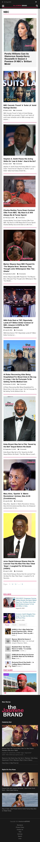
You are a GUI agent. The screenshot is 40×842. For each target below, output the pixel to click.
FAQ (20, 832)
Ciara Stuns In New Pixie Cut (10, 763)
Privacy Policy (20, 827)
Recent (14, 625)
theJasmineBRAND (24, 821)
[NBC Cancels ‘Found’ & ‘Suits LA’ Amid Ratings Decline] (19, 86)
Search (20, 836)
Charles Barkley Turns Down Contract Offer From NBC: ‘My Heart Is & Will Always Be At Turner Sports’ (19, 212)
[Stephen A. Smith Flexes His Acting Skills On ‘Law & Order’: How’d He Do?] (19, 140)
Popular (7, 625)
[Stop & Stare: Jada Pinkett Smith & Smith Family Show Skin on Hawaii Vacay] (20, 800)
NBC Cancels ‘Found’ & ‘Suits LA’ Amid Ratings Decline (19, 106)
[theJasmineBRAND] (20, 5)
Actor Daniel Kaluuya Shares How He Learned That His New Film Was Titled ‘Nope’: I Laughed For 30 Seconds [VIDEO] (19, 565)
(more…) (22, 632)
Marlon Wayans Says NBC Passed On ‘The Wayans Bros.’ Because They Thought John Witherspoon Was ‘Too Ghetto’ (19, 267)
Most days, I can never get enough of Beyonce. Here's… (23, 641)
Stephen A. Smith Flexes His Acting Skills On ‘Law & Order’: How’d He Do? (19, 159)
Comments (22, 625)
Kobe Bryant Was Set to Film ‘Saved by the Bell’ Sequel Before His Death (19, 445)
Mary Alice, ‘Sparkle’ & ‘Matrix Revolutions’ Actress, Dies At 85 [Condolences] (16, 496)
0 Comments (18, 110)
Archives (19, 834)
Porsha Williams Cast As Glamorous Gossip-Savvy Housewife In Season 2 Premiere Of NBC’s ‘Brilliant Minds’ (18, 58)
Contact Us (20, 829)
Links (19, 838)
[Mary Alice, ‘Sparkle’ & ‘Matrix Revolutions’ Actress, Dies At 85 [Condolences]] (19, 474)
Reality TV (7, 674)
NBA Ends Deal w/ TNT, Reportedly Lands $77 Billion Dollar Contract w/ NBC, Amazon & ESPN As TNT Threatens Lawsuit (18, 324)
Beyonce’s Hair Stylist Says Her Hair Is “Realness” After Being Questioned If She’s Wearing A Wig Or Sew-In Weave (19, 759)
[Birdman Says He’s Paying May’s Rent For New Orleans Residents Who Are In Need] (20, 735)
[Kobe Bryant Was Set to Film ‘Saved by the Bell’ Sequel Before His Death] (19, 418)
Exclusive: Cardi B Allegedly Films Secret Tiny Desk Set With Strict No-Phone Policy (25, 616)
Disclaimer (20, 825)
